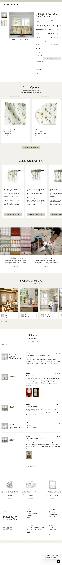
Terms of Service (35, 541)
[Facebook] (11, 528)
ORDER (31, 497)
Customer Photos (53, 514)
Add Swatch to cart (42, 61)
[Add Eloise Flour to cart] (54, 315)
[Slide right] (61, 1)
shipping (51, 534)
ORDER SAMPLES (15, 266)
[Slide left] (1, 1)
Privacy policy (55, 541)
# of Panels (39, 55)
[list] (4, 19)
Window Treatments (32, 513)
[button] (2, 5)
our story (51, 527)
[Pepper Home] (11, 4)
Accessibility (45, 541)
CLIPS (5, 196)
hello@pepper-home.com (37, 527)
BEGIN (9, 497)
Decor (28, 517)
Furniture (29, 515)
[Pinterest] (7, 528)
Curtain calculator (54, 516)
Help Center (30, 533)
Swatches (29, 511)
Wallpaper (30, 519)
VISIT (52, 497)
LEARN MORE (46, 266)
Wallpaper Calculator (52, 519)
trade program (53, 529)
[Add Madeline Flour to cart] (15, 315)
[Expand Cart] (60, 5)
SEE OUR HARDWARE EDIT (13, 214)
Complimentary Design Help (53, 512)
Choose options (52, 58)
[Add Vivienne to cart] (35, 315)
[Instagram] (4, 528)
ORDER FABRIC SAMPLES (31, 147)
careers (51, 531)
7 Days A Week (37, 529)
